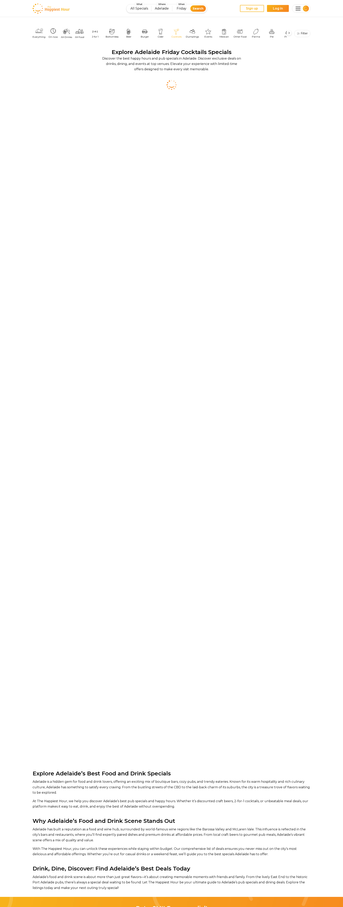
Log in (278, 8)
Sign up (252, 8)
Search (198, 8)
